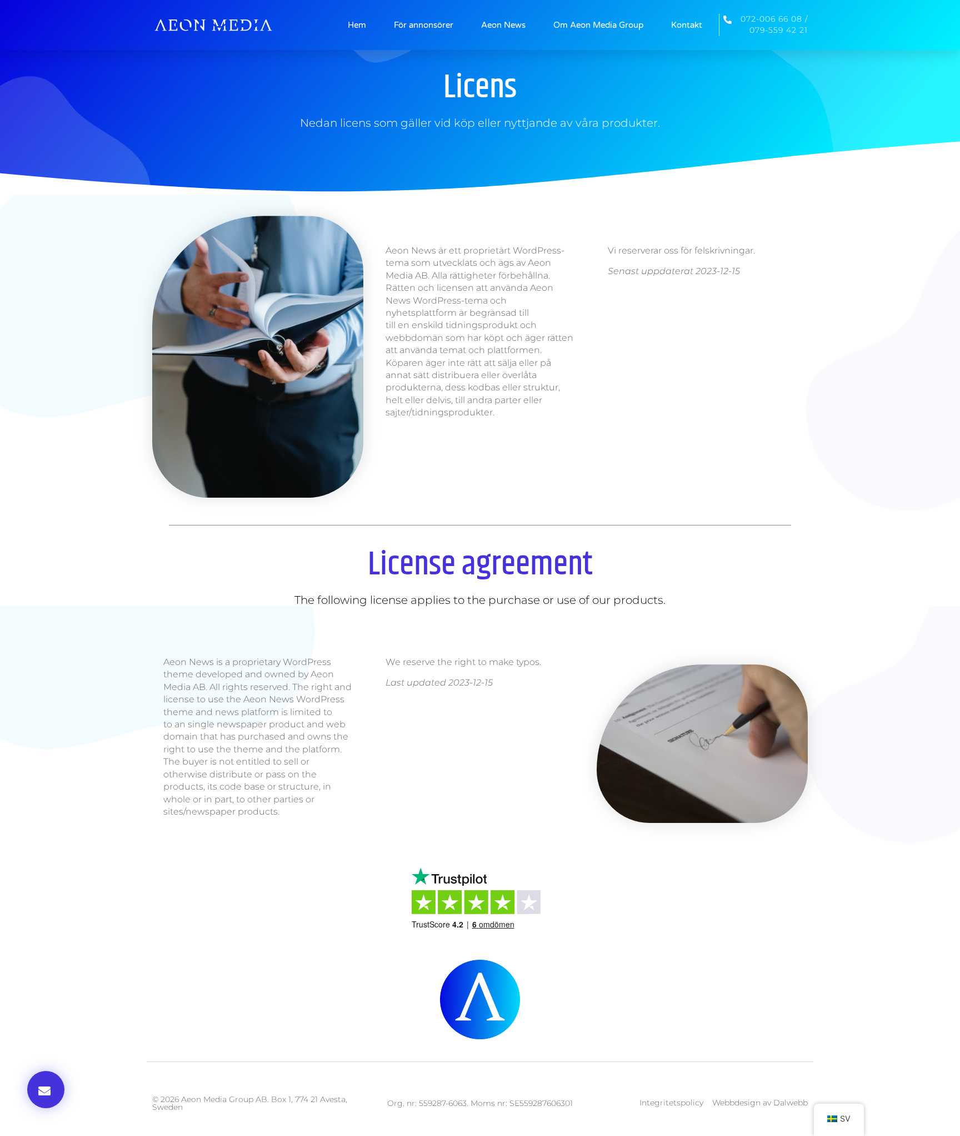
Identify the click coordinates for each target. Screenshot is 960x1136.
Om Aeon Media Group (598, 25)
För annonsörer (423, 25)
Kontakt (686, 25)
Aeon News (503, 25)
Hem (357, 25)
